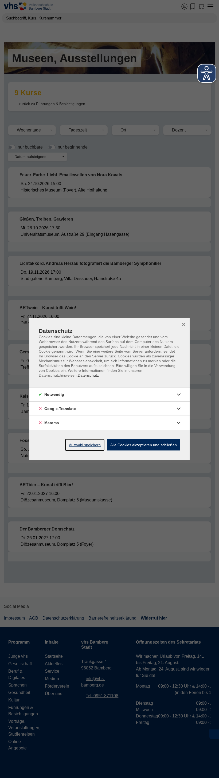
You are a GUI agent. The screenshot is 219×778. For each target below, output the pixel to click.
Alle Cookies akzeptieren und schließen (143, 445)
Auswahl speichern (85, 445)
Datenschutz (88, 375)
